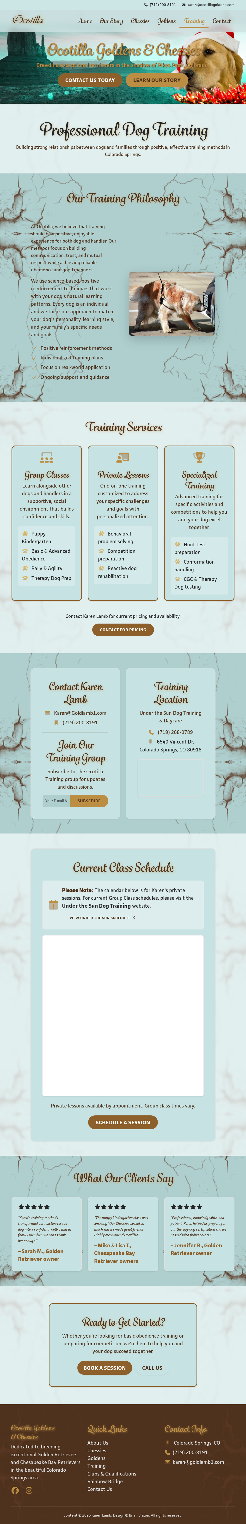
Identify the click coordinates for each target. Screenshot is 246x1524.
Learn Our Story (157, 80)
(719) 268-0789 (175, 732)
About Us (97, 1443)
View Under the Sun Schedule (100, 917)
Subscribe (89, 801)
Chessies (140, 20)
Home (84, 20)
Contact (221, 20)
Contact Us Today (90, 80)
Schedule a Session (123, 1122)
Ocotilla (27, 21)
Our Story (111, 20)
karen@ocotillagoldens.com (210, 4)
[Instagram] (29, 1490)
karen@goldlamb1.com (198, 1462)
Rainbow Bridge (105, 1481)
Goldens (166, 20)
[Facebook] (15, 1490)
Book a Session (105, 1367)
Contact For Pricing (123, 630)
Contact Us (99, 1489)
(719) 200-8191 (163, 4)
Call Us (152, 1367)
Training (194, 20)
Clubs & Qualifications (111, 1473)
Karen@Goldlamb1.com (80, 713)
